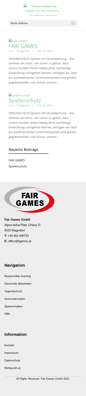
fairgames (23, 51)
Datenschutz (12, 360)
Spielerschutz (25, 100)
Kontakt (9, 345)
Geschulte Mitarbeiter (18, 283)
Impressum (11, 352)
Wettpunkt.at (12, 367)
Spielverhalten (13, 306)
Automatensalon (14, 298)
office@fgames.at (19, 241)
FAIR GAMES (23, 46)
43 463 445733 (19, 235)
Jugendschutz (13, 291)
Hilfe (7, 313)
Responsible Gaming (17, 276)
